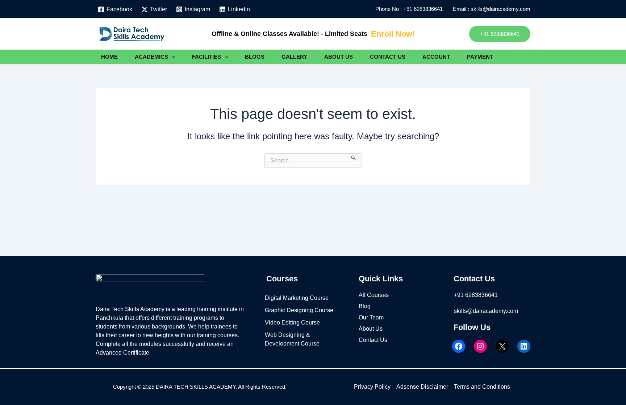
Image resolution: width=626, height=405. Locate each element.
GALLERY (294, 57)
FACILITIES (206, 57)
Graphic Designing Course (299, 310)
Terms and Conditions (482, 387)
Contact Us (373, 340)
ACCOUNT (436, 57)
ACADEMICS (151, 57)
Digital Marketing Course (297, 298)
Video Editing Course (292, 322)
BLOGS (254, 57)
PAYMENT (480, 57)
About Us (371, 329)
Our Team (371, 317)
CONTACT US (387, 57)
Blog (365, 306)
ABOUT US (338, 57)
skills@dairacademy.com (486, 311)
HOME (109, 57)
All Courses (374, 295)
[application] (171, 57)
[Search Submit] (353, 157)
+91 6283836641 (424, 9)
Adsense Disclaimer (422, 387)
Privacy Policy (372, 387)
